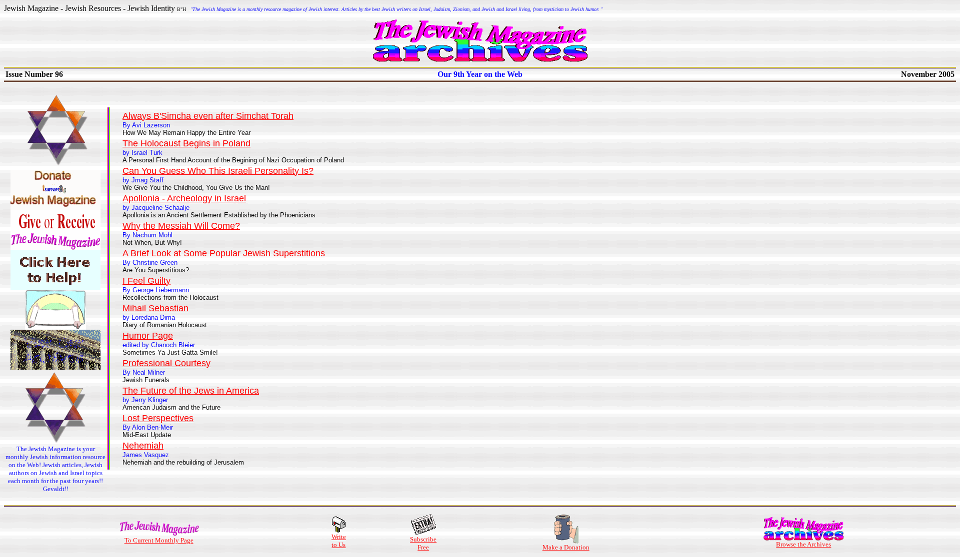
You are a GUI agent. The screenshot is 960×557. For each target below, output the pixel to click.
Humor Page (147, 336)
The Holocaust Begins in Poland (186, 143)
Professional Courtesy (166, 363)
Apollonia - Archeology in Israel (184, 198)
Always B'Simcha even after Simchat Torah (208, 116)
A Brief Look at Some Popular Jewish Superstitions (223, 253)
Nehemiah (143, 446)
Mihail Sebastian (155, 308)
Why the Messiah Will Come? (181, 226)
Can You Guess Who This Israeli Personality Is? (218, 171)
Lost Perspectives (158, 418)
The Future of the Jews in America (190, 391)
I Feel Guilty (146, 281)
